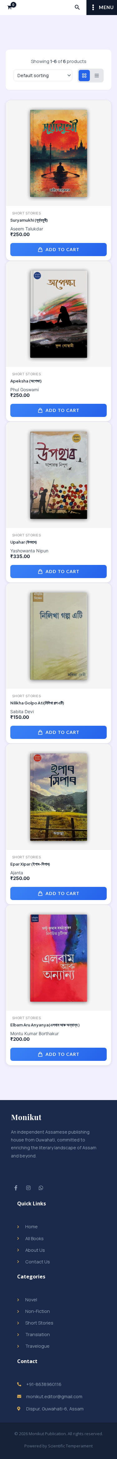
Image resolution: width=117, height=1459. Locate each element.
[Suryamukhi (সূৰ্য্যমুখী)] (58, 152)
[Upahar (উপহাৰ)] (58, 474)
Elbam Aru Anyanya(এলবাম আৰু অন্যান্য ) (45, 1024)
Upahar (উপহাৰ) (23, 542)
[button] (77, 7)
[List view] (96, 75)
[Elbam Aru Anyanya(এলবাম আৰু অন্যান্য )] (58, 957)
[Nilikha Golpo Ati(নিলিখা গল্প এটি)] (58, 636)
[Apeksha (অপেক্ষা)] (58, 314)
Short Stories (26, 213)
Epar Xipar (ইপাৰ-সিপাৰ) (30, 863)
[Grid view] (84, 75)
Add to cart (63, 249)
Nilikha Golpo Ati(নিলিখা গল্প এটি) (37, 702)
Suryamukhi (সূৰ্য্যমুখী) (29, 220)
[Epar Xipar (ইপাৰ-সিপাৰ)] (58, 796)
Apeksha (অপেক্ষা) (25, 380)
